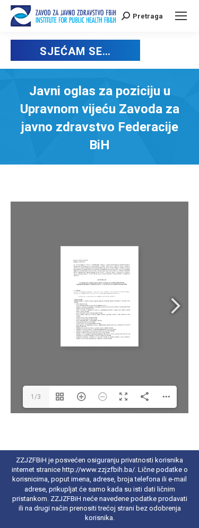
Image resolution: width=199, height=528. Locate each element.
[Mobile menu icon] (181, 15)
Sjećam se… (75, 51)
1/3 (36, 396)
